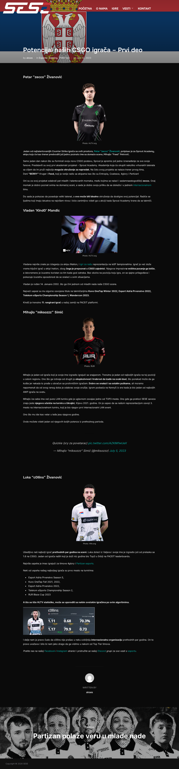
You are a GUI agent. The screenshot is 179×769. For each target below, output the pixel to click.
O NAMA (102, 8)
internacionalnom (142, 185)
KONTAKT (144, 8)
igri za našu (85, 264)
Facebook (49, 651)
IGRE (115, 8)
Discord (101, 651)
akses (29, 57)
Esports (43, 57)
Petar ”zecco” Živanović (107, 151)
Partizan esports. (85, 563)
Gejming (53, 57)
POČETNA (85, 8)
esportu (132, 651)
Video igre (64, 57)
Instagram (62, 651)
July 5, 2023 (117, 450)
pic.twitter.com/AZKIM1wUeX (107, 443)
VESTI (126, 8)
